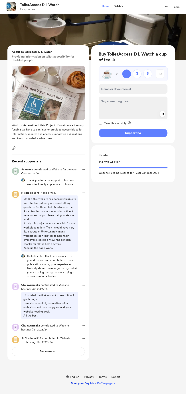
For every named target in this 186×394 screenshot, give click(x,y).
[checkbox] (112, 123)
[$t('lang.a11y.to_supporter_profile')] (23, 180)
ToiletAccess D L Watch (40, 5)
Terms (103, 377)
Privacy (89, 377)
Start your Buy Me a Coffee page (91, 383)
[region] (133, 94)
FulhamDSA (33, 338)
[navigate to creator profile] (11, 6)
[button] (105, 6)
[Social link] (13, 148)
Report (115, 377)
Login (176, 7)
